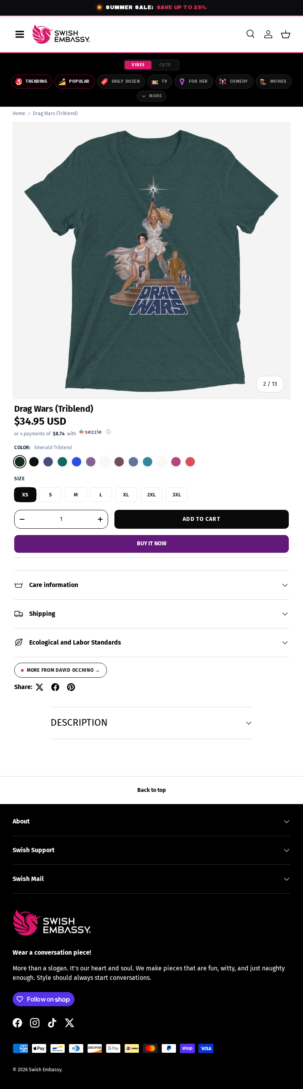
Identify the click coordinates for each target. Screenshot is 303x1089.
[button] (285, 34)
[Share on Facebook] (55, 687)
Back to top (151, 790)
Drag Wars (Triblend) (55, 113)
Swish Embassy (45, 1069)
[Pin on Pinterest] (71, 687)
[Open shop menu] (20, 34)
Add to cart (201, 519)
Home (19, 113)
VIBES (138, 65)
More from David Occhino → (63, 670)
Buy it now (151, 543)
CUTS (165, 65)
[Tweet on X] (39, 687)
